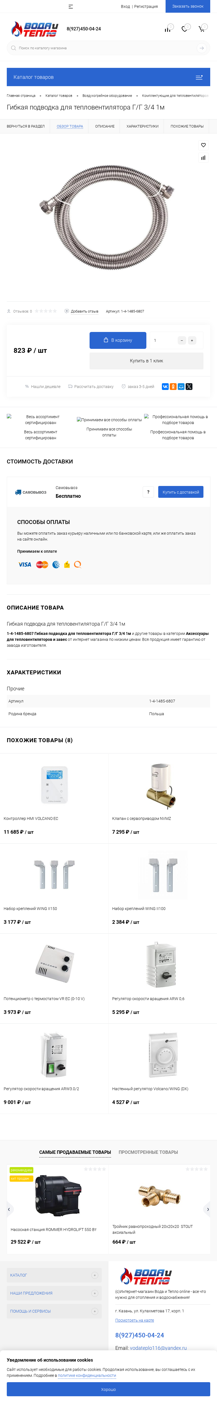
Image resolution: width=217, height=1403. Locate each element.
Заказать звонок (187, 6)
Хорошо (108, 1389)
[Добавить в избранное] (203, 145)
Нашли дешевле (45, 386)
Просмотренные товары (148, 1152)
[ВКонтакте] (165, 386)
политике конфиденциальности (87, 1375)
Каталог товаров (34, 77)
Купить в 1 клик (146, 360)
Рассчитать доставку (94, 386)
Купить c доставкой (181, 492)
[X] (189, 386)
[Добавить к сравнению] (203, 158)
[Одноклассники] (173, 386)
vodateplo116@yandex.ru (158, 1348)
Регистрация (146, 6)
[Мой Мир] (181, 386)
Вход (125, 6)
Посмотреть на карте (134, 1320)
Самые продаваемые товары (75, 1152)
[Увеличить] (108, 217)
